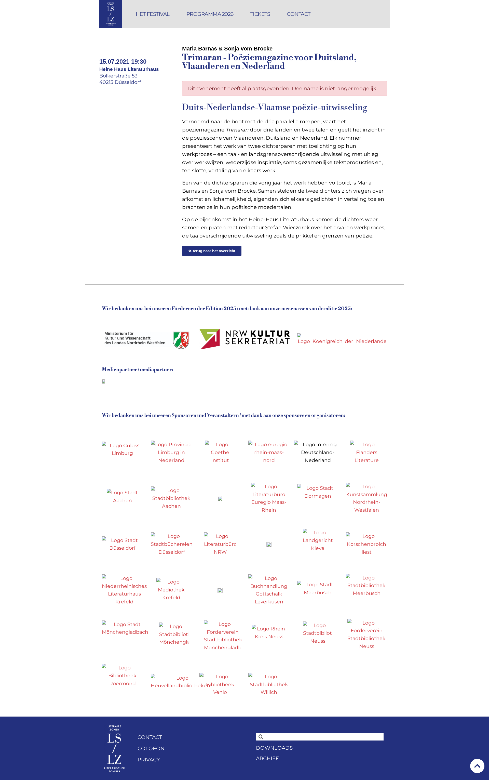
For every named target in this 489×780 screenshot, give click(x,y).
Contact (298, 14)
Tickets (260, 14)
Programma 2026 (210, 14)
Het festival (153, 14)
